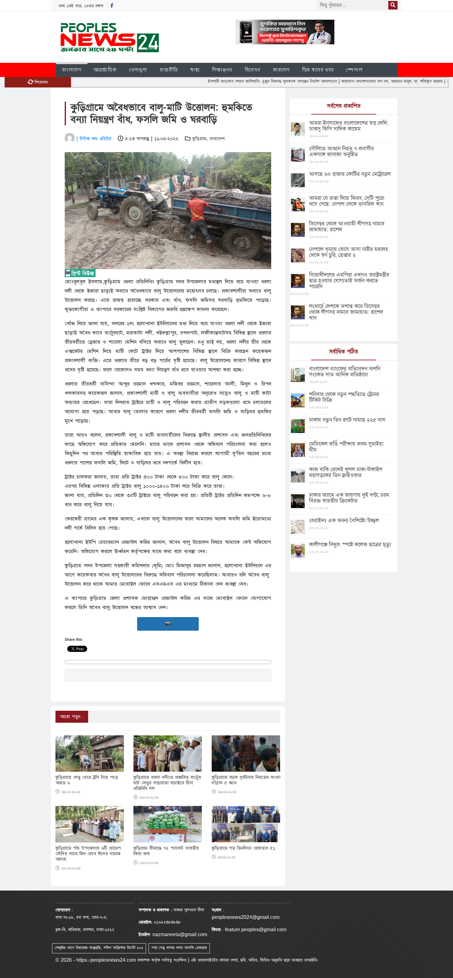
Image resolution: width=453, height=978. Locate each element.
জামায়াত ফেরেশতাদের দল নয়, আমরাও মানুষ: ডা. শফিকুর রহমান (363, 81)
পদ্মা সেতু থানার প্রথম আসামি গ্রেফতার (179, 947)
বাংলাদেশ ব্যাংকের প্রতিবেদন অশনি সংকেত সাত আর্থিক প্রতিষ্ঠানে (344, 371)
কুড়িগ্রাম (199, 138)
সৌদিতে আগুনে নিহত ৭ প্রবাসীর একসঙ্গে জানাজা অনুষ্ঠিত (341, 151)
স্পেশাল (354, 70)
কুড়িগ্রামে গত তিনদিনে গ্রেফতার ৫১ (243, 848)
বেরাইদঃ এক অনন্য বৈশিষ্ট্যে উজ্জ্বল (344, 520)
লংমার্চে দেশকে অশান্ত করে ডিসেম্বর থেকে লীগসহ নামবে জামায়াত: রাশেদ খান (346, 312)
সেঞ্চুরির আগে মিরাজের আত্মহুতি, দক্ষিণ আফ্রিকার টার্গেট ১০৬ (99, 947)
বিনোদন (252, 70)
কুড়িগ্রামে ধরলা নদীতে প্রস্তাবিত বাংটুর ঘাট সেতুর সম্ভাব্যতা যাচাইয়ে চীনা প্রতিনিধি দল (167, 783)
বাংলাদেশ (71, 70)
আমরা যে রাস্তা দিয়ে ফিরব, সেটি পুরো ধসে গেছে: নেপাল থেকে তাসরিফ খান (346, 201)
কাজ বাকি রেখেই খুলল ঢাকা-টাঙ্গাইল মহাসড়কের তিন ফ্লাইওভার (345, 472)
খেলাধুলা (138, 70)
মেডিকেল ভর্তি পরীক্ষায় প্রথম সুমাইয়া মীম (346, 446)
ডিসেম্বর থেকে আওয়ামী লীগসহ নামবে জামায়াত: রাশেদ (347, 226)
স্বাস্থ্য (195, 70)
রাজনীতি (169, 70)
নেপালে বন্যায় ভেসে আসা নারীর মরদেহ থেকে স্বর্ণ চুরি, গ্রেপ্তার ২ (348, 252)
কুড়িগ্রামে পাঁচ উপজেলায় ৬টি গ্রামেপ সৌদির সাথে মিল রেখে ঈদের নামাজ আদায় (88, 854)
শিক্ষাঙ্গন (222, 70)
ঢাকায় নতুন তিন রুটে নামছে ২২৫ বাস (347, 419)
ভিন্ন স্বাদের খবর (318, 70)
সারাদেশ (281, 70)
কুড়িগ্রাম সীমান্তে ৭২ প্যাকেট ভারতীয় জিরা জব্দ (166, 851)
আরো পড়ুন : (72, 716)
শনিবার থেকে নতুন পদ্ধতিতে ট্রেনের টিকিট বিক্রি (344, 397)
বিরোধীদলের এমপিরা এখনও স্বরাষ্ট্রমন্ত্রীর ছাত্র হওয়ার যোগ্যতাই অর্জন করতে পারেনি (349, 280)
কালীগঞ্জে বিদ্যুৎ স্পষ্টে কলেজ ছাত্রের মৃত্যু (350, 544)
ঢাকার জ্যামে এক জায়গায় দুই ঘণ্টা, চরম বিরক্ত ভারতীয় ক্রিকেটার (349, 497)
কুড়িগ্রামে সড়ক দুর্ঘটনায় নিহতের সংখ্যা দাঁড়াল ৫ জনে (246, 780)
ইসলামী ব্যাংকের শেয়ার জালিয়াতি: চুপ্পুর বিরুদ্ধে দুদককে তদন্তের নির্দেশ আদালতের (244, 81)
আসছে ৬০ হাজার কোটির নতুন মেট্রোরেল (350, 174)
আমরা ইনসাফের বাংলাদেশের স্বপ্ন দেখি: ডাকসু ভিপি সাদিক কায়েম (349, 125)
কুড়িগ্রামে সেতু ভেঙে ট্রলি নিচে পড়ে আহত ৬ (86, 780)
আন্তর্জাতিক (105, 70)
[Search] (393, 5)
